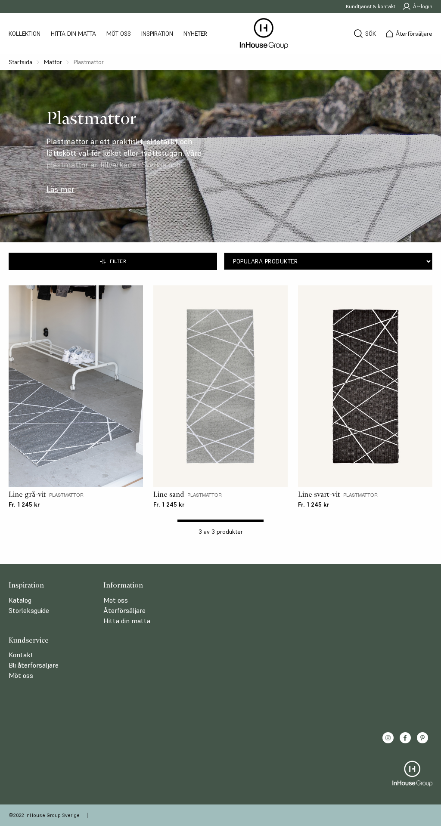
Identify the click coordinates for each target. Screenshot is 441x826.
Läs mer (61, 189)
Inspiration (157, 33)
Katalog (20, 600)
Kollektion (24, 33)
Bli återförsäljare (34, 665)
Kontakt (21, 654)
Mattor (53, 62)
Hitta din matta (73, 33)
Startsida (20, 62)
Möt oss (118, 33)
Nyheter (195, 33)
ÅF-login (422, 6)
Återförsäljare (124, 610)
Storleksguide (29, 610)
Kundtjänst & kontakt (370, 6)
